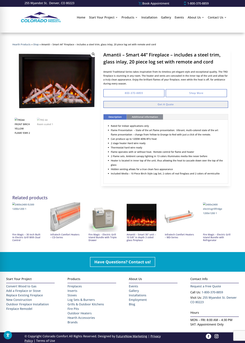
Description (115, 116)
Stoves (72, 295)
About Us (194, 17)
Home (81, 17)
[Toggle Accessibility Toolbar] (7, 335)
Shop (36, 44)
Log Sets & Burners (81, 300)
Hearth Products (21, 44)
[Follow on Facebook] (208, 336)
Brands (73, 322)
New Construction (19, 300)
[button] (93, 54)
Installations (137, 295)
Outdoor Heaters (80, 313)
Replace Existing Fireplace (24, 295)
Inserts (72, 291)
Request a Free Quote (205, 286)
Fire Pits (73, 309)
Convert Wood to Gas (21, 286)
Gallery (166, 17)
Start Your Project (101, 17)
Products (128, 17)
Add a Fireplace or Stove (23, 291)
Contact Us (215, 17)
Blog (132, 304)
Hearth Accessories (81, 318)
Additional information (145, 116)
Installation (149, 17)
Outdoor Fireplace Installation (27, 304)
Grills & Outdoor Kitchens (86, 304)
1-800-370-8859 (198, 3)
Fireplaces (75, 286)
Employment (138, 300)
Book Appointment (155, 3)
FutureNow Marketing (131, 336)
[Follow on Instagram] (216, 336)
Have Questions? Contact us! (122, 262)
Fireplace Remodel (19, 309)
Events (179, 17)
